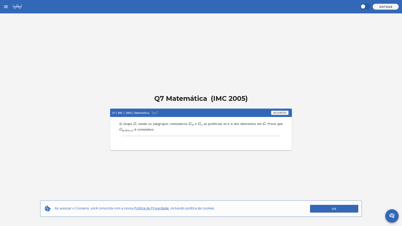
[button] (386, 7)
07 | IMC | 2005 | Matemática (130, 113)
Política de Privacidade (151, 208)
